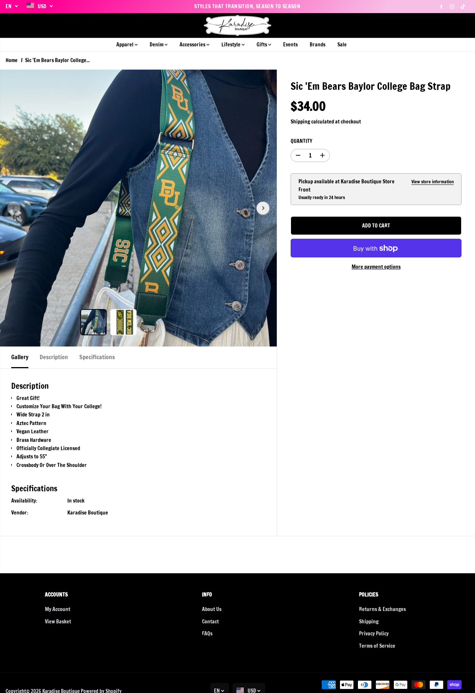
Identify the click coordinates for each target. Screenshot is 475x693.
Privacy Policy (374, 633)
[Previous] (13, 208)
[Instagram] (452, 6)
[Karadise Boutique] (237, 25)
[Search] (438, 25)
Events (290, 44)
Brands (317, 44)
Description (54, 357)
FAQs (207, 633)
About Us (211, 609)
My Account (57, 609)
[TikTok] (463, 6)
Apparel (125, 44)
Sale (342, 44)
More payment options (376, 267)
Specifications (97, 357)
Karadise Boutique (87, 512)
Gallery (19, 357)
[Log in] (451, 25)
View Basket (58, 621)
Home (12, 60)
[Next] (263, 208)
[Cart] (463, 25)
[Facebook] (441, 6)
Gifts (262, 44)
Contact (210, 621)
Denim (157, 44)
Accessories (193, 44)
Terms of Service (377, 646)
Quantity (301, 141)
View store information (432, 181)
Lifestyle (231, 44)
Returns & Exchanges (382, 609)
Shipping (300, 121)
